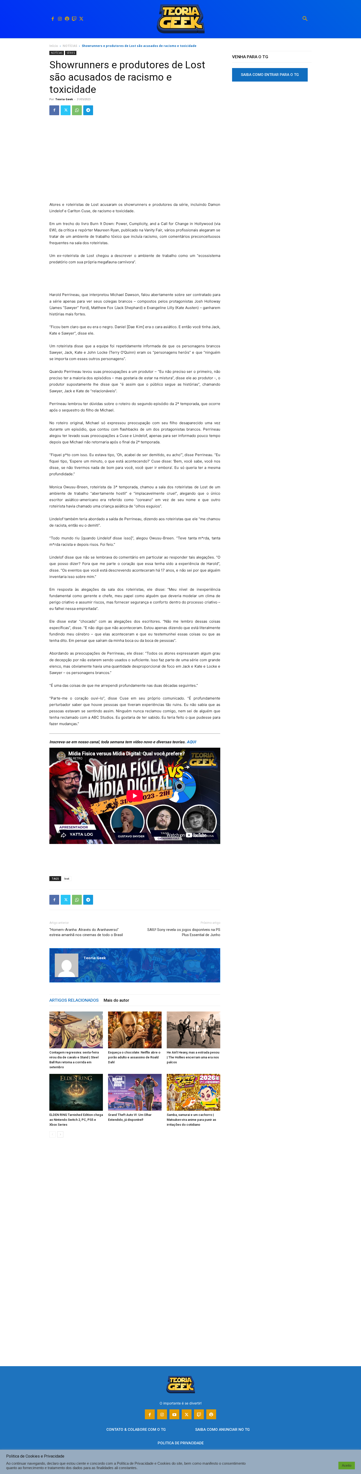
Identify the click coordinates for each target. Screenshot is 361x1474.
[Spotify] (67, 19)
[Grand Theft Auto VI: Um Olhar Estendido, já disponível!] (135, 1092)
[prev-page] (52, 1134)
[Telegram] (88, 110)
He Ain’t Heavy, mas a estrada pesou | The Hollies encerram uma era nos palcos (193, 1057)
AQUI (191, 742)
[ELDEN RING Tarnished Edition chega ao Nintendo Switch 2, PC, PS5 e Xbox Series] (76, 1092)
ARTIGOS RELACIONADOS (74, 1000)
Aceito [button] (346, 1465)
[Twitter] (81, 19)
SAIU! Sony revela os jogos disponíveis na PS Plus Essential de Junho (183, 932)
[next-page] (60, 1134)
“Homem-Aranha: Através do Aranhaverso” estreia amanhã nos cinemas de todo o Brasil (86, 932)
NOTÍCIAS (70, 46)
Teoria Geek (64, 99)
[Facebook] (52, 19)
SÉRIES (71, 53)
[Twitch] (74, 19)
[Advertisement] (134, 165)
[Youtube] (174, 1414)
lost (66, 878)
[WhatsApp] (77, 110)
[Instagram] (59, 19)
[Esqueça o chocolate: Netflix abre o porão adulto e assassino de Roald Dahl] (135, 1029)
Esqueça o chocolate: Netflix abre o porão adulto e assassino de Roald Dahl (134, 1057)
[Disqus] (134, 1215)
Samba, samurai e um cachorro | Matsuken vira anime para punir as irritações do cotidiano (191, 1119)
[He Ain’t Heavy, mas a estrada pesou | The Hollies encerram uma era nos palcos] (193, 1029)
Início (53, 46)
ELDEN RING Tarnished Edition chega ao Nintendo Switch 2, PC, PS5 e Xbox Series (76, 1119)
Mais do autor (116, 1000)
